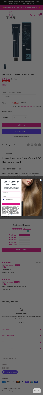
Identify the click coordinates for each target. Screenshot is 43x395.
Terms (16, 214)
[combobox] (4, 199)
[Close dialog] (41, 180)
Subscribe (11, 204)
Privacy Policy (11, 214)
